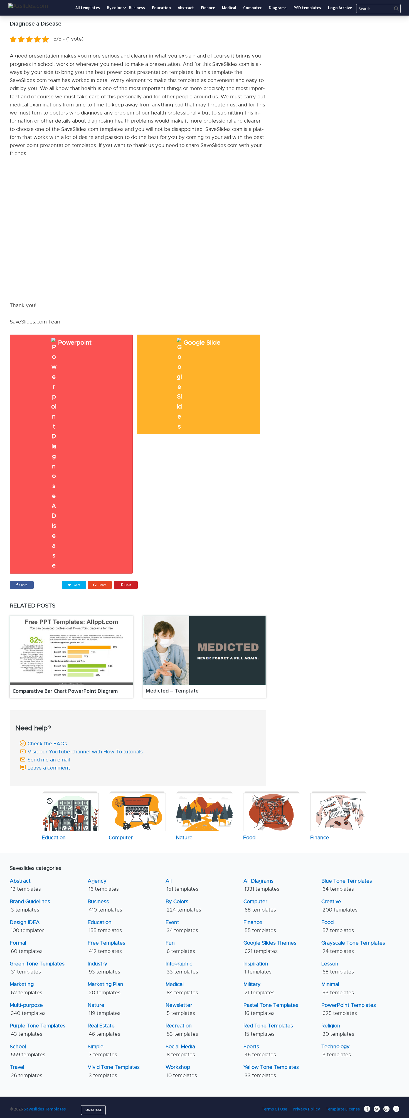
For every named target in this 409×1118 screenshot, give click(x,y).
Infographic (182, 968)
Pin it (127, 585)
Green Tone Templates (37, 968)
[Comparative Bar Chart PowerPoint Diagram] (71, 650)
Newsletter (180, 1009)
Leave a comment (49, 768)
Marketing (26, 988)
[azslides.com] (28, 6)
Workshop (181, 1071)
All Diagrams (261, 885)
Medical (182, 988)
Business (105, 905)
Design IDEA (27, 926)
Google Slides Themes (269, 947)
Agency (103, 885)
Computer (259, 905)
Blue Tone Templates (346, 885)
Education (105, 926)
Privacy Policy (306, 1109)
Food (337, 926)
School (27, 1051)
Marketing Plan (105, 988)
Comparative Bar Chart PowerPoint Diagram (65, 691)
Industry (104, 968)
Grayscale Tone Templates (353, 947)
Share (23, 585)
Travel (26, 1071)
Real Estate (104, 1030)
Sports (259, 1051)
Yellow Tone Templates (271, 1071)
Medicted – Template (172, 691)
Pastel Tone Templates (270, 1009)
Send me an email (49, 760)
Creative (339, 905)
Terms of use (274, 1109)
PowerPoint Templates (348, 1009)
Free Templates (106, 947)
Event (182, 926)
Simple (102, 1051)
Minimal (337, 988)
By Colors (183, 905)
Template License (343, 1109)
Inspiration (257, 968)
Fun (180, 947)
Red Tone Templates (268, 1030)
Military (259, 988)
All (182, 885)
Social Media (180, 1051)
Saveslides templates (45, 1109)
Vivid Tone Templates (114, 1071)
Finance (259, 926)
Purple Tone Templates (37, 1030)
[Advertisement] (347, 54)
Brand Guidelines (30, 905)
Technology (336, 1051)
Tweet (75, 585)
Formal (26, 947)
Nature (104, 1009)
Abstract (25, 885)
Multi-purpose (28, 1009)
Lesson (337, 968)
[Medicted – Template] (204, 650)
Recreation (182, 1030)
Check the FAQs (47, 744)
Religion (337, 1030)
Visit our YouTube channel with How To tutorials (85, 752)
